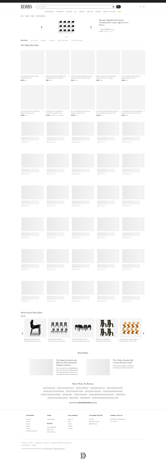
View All (23, 316)
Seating (32, 16)
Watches (90, 11)
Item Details (34, 40)
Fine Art (28, 424)
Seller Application (51, 427)
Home (22, 16)
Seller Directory (51, 432)
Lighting (69, 11)
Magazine (117, 419)
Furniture (60, 11)
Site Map (34, 445)
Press (69, 421)
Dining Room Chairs (40, 16)
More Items (24, 40)
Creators (28, 428)
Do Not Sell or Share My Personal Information (61, 443)
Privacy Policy (46, 443)
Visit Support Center (94, 421)
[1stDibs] (26, 6)
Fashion (98, 11)
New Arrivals (49, 11)
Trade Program (51, 419)
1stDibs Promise (93, 424)
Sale (119, 11)
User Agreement (38, 443)
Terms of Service (58, 448)
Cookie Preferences (26, 445)
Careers (70, 424)
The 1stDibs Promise (77, 40)
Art (75, 11)
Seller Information (63, 40)
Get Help (91, 419)
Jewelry (82, 11)
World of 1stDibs (109, 11)
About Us (70, 419)
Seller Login (50, 429)
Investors (70, 426)
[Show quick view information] (43, 76)
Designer (43, 40)
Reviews (70, 428)
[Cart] (143, 7)
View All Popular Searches (83, 402)
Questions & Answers (31, 431)
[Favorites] (140, 7)
